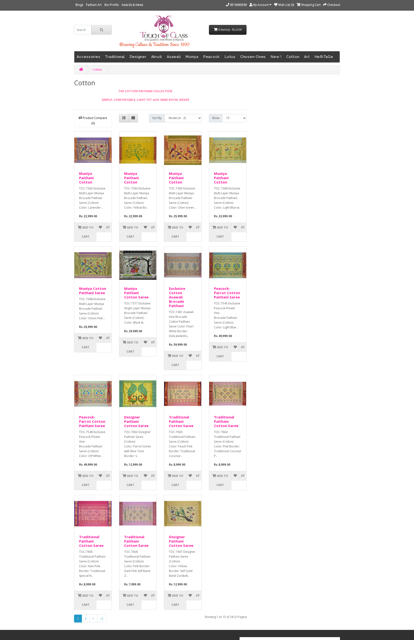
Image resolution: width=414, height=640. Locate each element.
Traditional (115, 57)
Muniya (191, 57)
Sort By (157, 118)
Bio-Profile (111, 5)
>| (102, 619)
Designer (138, 57)
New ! (276, 57)
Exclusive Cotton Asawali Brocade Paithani (177, 297)
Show (215, 118)
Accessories (88, 57)
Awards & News (132, 5)
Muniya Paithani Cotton (86, 177)
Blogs (79, 5)
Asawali (174, 57)
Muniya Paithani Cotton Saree (136, 292)
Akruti (156, 57)
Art (307, 57)
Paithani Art (94, 5)
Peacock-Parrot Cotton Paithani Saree (227, 292)
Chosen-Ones (253, 57)
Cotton (292, 57)
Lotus (230, 57)
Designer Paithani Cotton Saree (136, 421)
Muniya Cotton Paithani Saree (92, 290)
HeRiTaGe (324, 57)
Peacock (211, 57)
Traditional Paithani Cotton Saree (181, 421)
